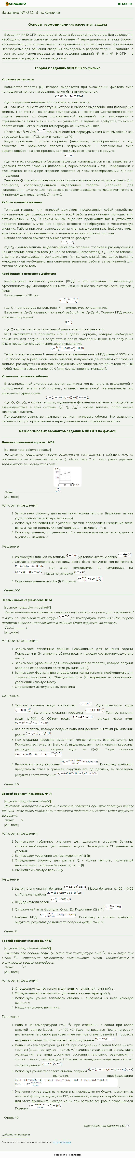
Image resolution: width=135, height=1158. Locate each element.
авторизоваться (62, 1142)
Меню (127, 4)
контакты (75, 1154)
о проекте (60, 1154)
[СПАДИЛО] (16, 4)
